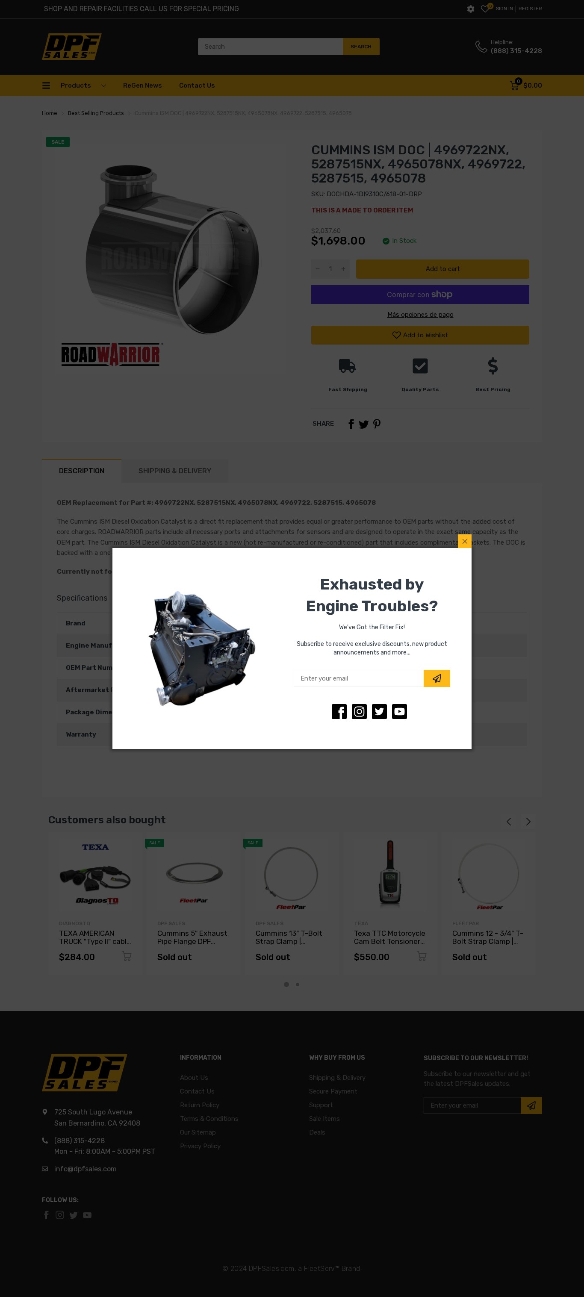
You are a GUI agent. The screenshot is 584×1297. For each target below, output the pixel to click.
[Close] (465, 541)
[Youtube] (399, 711)
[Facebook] (339, 711)
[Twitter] (359, 711)
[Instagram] (379, 711)
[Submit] (437, 678)
